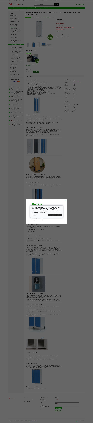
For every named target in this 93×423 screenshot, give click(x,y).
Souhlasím (58, 215)
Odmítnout (51, 215)
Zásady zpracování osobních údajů (37, 220)
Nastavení (34, 215)
